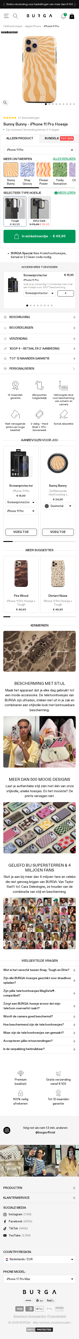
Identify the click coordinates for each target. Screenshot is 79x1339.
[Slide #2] (53, 104)
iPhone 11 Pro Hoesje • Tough (21, 603)
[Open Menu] (6, 16)
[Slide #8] (74, 104)
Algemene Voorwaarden (29, 1316)
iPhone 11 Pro (51, 26)
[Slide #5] (63, 104)
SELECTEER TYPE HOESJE (22, 193)
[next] (75, 4)
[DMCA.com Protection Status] (39, 1330)
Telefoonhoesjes (12, 26)
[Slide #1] (49, 104)
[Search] (15, 16)
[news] (63, 16)
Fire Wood (21, 595)
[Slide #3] (56, 104)
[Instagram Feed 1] (39, 1161)
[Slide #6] (67, 104)
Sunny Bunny (58, 485)
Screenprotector (21, 485)
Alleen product (19, 138)
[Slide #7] (70, 104)
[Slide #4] (60, 104)
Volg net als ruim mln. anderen (45, 1130)
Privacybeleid (56, 1316)
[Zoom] (5, 103)
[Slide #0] (46, 104)
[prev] (4, 4)
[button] (21, 118)
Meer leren (66, 193)
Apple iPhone (33, 26)
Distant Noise (57, 595)
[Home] (39, 16)
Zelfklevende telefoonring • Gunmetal (57, 493)
